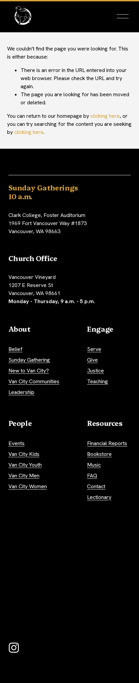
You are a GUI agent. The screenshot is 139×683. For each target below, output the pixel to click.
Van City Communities (33, 381)
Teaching (97, 381)
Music (94, 464)
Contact (96, 486)
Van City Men (23, 475)
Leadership (21, 392)
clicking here (105, 115)
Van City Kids (23, 454)
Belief (15, 349)
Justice (95, 370)
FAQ (92, 475)
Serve (94, 349)
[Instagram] (13, 647)
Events (16, 443)
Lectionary (99, 497)
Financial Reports (107, 443)
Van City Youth (25, 464)
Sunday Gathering (29, 359)
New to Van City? (28, 370)
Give (92, 359)
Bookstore (99, 454)
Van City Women (27, 486)
